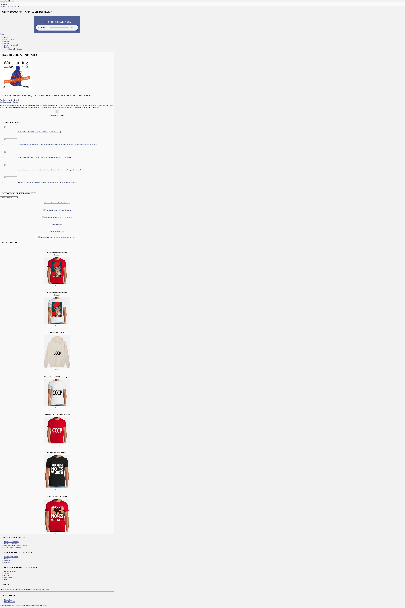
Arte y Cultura (13, 102)
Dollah (28, 605)
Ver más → (98, 107)
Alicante (5, 102)
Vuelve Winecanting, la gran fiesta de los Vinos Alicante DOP (46, 95)
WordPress (43, 605)
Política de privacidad (7, 605)
